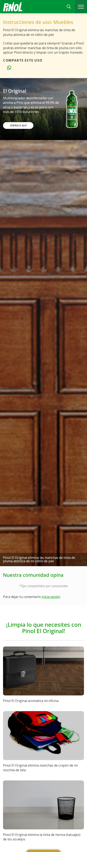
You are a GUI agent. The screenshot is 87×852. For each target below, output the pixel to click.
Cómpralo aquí (18, 125)
